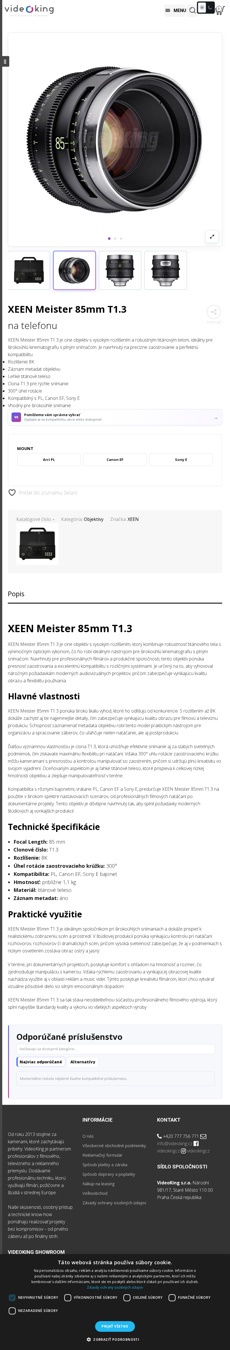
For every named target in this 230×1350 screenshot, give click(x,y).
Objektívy (94, 519)
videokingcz (168, 1151)
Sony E (181, 459)
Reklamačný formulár (102, 1155)
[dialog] (115, 1302)
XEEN (133, 519)
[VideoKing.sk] (29, 11)
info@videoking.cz (174, 1143)
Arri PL (49, 459)
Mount (25, 448)
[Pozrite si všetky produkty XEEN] (29, 270)
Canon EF (115, 459)
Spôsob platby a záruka (104, 1164)
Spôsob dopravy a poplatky (108, 1174)
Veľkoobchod (94, 1193)
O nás (88, 1136)
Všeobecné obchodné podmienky (114, 1145)
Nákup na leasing (98, 1183)
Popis (16, 593)
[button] (74, 270)
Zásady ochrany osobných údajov (114, 1202)
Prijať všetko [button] (115, 1326)
